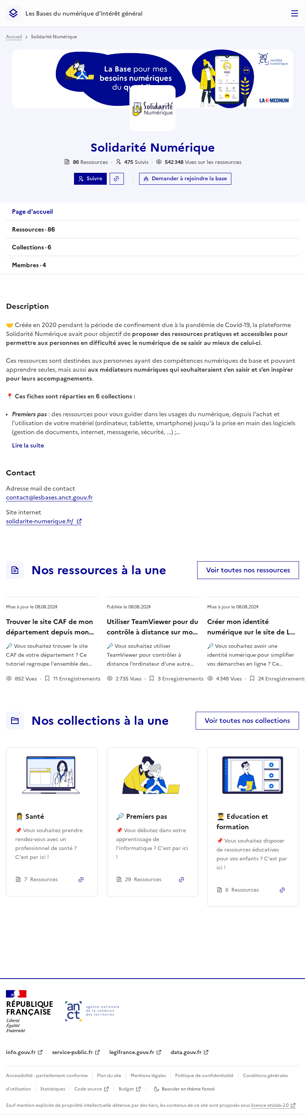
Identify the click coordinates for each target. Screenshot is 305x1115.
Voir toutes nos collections (247, 720)
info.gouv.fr (21, 1052)
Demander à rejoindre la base (189, 178)
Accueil (14, 36)
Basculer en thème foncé (188, 1089)
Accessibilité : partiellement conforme (47, 1075)
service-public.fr (72, 1052)
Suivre (94, 178)
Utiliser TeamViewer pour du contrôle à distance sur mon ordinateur (152, 632)
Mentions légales (148, 1075)
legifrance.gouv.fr (131, 1052)
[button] (136, 162)
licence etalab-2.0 (270, 1105)
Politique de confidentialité (204, 1075)
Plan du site (109, 1075)
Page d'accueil (32, 211)
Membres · (29, 267)
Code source (88, 1089)
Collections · (31, 249)
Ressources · (33, 231)
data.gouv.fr (186, 1052)
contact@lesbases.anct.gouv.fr (49, 497)
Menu (294, 13)
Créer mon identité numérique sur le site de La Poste (250, 632)
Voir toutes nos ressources (248, 570)
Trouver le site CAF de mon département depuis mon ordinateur (49, 632)
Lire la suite (28, 445)
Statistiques (52, 1089)
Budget (126, 1089)
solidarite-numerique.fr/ (43, 521)
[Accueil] (92, 1011)
